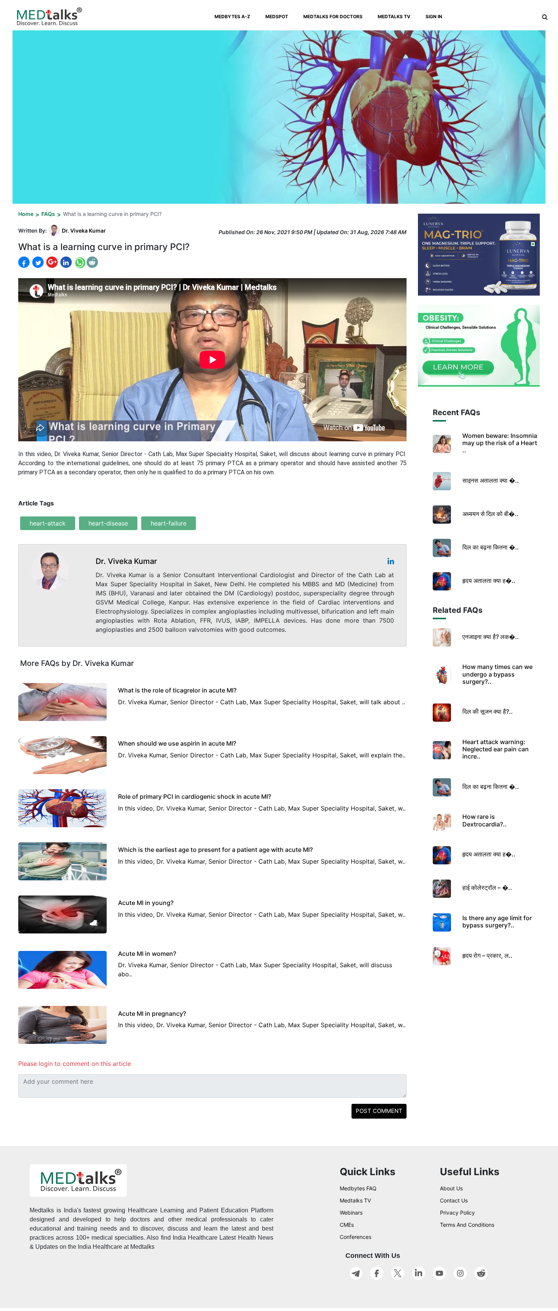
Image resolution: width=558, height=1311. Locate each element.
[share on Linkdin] (65, 262)
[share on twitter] (37, 262)
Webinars (351, 1212)
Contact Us (454, 1200)
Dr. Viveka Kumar (84, 230)
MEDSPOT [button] (276, 16)
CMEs (347, 1224)
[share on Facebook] (24, 262)
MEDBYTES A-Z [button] (232, 16)
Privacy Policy (457, 1212)
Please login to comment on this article (74, 1063)
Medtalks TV (355, 1200)
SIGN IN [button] (434, 16)
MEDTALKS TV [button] (394, 16)
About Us (451, 1188)
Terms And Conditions (467, 1224)
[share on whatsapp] (79, 262)
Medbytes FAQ (358, 1188)
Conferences (355, 1237)
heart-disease (108, 523)
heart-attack (48, 523)
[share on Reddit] (92, 262)
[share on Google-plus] (51, 262)
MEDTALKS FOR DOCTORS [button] (333, 16)
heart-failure (168, 523)
